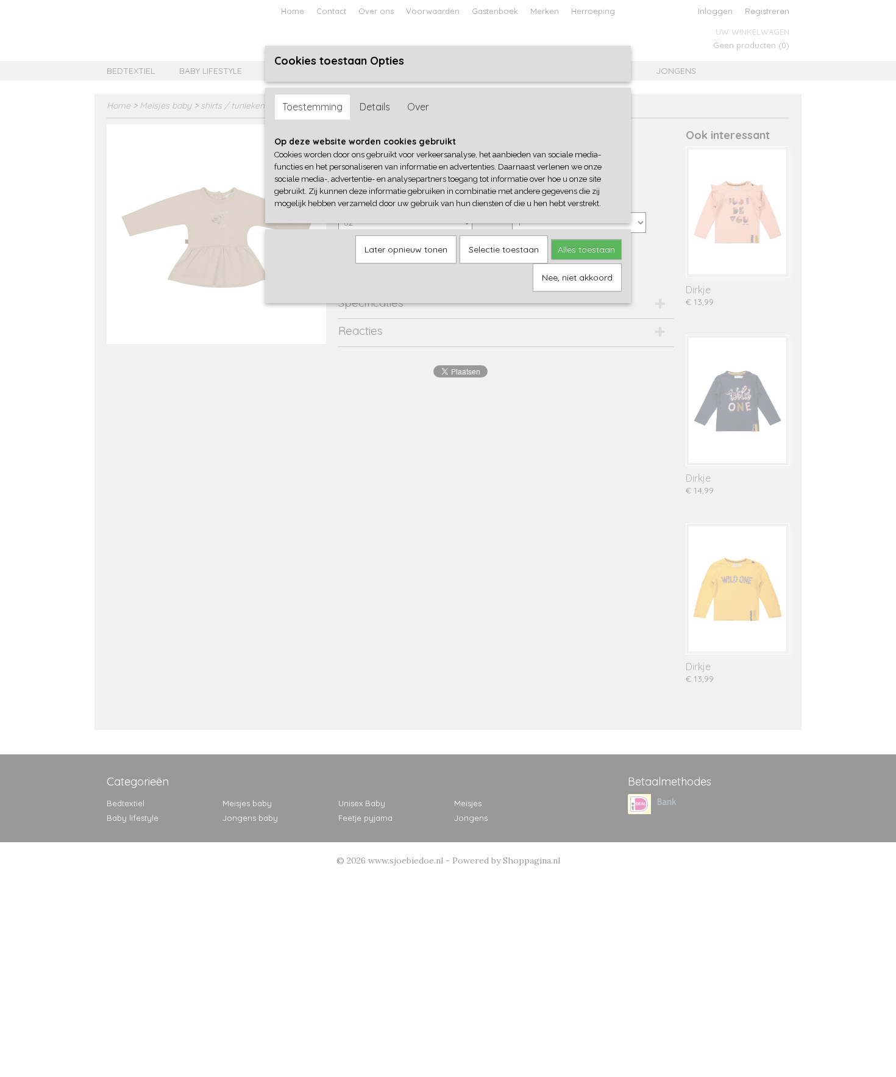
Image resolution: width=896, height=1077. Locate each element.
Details (375, 107)
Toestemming (312, 107)
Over (418, 107)
